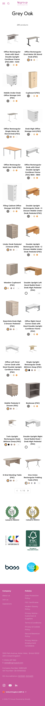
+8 (39, 293)
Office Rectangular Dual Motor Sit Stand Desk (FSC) (33, 54)
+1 (38, 370)
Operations (7, 604)
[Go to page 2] (27, 490)
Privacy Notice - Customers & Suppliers (31, 616)
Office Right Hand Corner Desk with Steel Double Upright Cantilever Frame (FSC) (32, 326)
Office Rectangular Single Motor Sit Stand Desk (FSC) (12, 131)
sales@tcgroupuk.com (13, 663)
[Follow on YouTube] (10, 685)
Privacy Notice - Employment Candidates (31, 643)
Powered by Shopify (23, 699)
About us (6, 595)
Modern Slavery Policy (31, 607)
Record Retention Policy (32, 635)
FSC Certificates (31, 602)
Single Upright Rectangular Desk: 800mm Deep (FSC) (33, 364)
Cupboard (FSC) (33, 93)
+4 (18, 288)
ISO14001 (29, 676)
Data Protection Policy (32, 596)
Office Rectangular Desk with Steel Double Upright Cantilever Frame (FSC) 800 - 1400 (12, 57)
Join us (5, 600)
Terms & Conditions (33, 623)
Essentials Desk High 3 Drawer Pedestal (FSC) (12, 323)
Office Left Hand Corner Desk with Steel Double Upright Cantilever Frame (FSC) (12, 367)
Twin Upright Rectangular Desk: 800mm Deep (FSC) (12, 439)
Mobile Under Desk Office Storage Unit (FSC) (12, 95)
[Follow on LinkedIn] (16, 685)
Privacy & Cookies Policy (32, 628)
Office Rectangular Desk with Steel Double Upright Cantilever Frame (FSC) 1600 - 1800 (32, 170)
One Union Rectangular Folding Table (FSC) (33, 477)
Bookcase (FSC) (33, 403)
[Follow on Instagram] (4, 685)
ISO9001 (21, 676)
